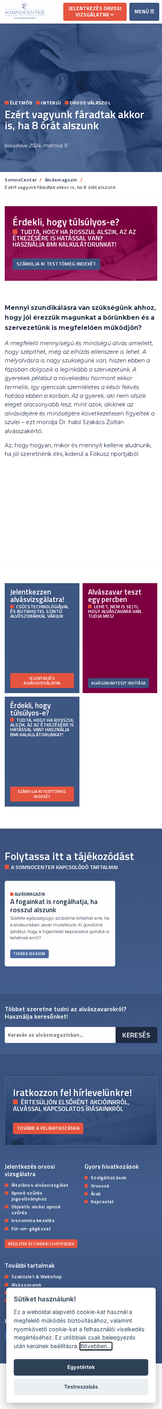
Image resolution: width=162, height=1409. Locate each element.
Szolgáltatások (108, 1177)
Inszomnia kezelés (33, 1220)
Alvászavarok (26, 1284)
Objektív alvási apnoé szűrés (36, 1209)
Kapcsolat (102, 1201)
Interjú (51, 103)
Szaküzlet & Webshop (36, 1276)
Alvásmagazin (61, 179)
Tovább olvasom (29, 954)
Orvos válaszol (90, 103)
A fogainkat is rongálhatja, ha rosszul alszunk (54, 905)
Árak (96, 1193)
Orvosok (100, 1185)
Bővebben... (96, 1346)
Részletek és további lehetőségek (41, 1244)
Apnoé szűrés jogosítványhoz (29, 1195)
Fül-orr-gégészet (31, 1228)
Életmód (21, 103)
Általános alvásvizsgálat (40, 1184)
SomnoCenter (21, 179)
